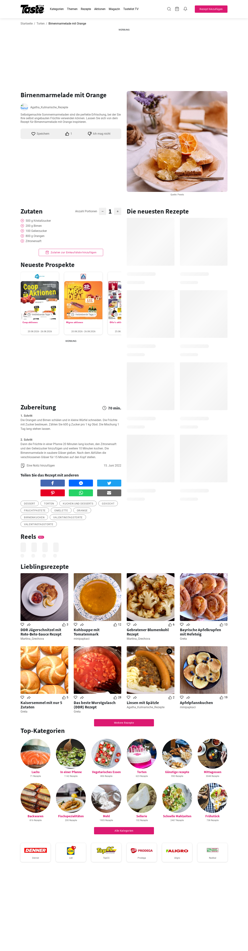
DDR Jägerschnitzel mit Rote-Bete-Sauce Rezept (41, 632)
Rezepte (86, 9)
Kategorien (57, 9)
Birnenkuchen (34, 517)
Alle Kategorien (124, 830)
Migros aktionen (74, 322)
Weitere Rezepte (124, 722)
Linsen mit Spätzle (143, 702)
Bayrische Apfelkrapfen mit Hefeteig (200, 632)
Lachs (36, 772)
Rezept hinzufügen (211, 9)
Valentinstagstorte (68, 517)
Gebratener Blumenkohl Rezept (148, 632)
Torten (40, 23)
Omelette (61, 510)
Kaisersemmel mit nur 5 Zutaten (41, 704)
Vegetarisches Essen (106, 772)
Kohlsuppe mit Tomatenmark (86, 632)
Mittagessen (212, 772)
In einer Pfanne (71, 772)
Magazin (114, 9)
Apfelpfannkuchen (196, 702)
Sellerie (141, 816)
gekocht (108, 503)
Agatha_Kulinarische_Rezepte (49, 107)
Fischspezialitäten (71, 816)
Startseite (27, 23)
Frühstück (212, 816)
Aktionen (99, 9)
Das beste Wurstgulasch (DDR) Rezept (95, 704)
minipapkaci (82, 638)
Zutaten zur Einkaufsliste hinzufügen (73, 252)
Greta (183, 638)
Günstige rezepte (177, 772)
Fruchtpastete (35, 510)
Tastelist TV (131, 9)
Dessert (29, 503)
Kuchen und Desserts (78, 503)
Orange (82, 510)
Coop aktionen (30, 322)
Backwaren (35, 816)
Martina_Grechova (32, 638)
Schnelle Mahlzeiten (177, 816)
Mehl (106, 816)
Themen (72, 9)
